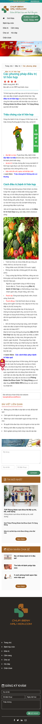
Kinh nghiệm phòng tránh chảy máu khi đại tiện (20, 431)
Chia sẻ (6, 33)
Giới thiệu (10, 18)
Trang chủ (9, 66)
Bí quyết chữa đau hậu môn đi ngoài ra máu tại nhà (21, 424)
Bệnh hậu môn (8, 23)
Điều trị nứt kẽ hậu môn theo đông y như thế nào (19, 532)
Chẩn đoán (7, 38)
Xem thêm (21, 539)
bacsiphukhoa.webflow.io (12, 397)
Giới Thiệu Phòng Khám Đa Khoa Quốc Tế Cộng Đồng (21, 524)
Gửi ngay (33, 473)
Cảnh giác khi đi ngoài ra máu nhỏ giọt (17, 415)
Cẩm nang (15, 28)
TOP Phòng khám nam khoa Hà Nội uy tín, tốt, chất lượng (20, 511)
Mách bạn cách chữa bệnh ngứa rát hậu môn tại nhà (19, 420)
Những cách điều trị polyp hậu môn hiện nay (19, 428)
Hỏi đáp (14, 33)
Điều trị (5, 28)
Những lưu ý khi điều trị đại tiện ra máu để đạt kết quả (20, 411)
